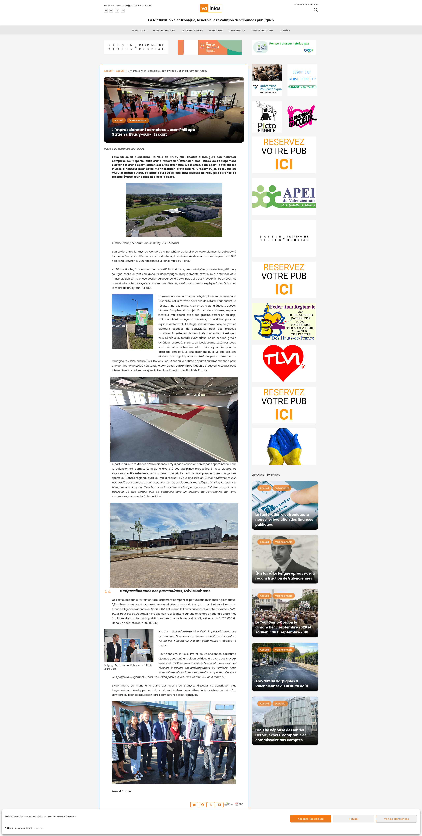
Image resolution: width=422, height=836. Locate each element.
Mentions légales (34, 828)
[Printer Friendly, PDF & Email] (234, 806)
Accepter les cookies (311, 819)
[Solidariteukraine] (285, 446)
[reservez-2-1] (285, 154)
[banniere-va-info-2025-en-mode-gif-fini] (285, 47)
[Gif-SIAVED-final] (302, 80)
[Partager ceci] (203, 804)
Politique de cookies (15, 828)
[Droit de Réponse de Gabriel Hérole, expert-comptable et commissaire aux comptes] (285, 721)
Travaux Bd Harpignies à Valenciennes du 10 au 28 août (281, 683)
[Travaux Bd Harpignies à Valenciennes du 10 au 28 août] (285, 667)
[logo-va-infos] (211, 8)
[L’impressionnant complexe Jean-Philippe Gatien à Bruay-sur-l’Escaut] (174, 79)
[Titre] (106, 11)
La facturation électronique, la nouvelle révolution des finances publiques (211, 20)
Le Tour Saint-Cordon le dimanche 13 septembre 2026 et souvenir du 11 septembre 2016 (283, 627)
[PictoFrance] (267, 117)
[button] (315, 10)
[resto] (302, 117)
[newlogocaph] (211, 47)
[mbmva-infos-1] (285, 238)
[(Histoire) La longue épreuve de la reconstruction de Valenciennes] (285, 559)
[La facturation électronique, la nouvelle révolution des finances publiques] (285, 505)
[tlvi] (285, 363)
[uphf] (267, 80)
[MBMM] (137, 47)
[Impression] (285, 196)
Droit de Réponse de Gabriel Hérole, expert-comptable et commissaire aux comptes (280, 735)
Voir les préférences (396, 819)
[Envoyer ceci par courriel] (194, 804)
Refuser (353, 819)
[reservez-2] (285, 280)
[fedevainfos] (285, 321)
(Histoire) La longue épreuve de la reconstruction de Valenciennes (285, 576)
